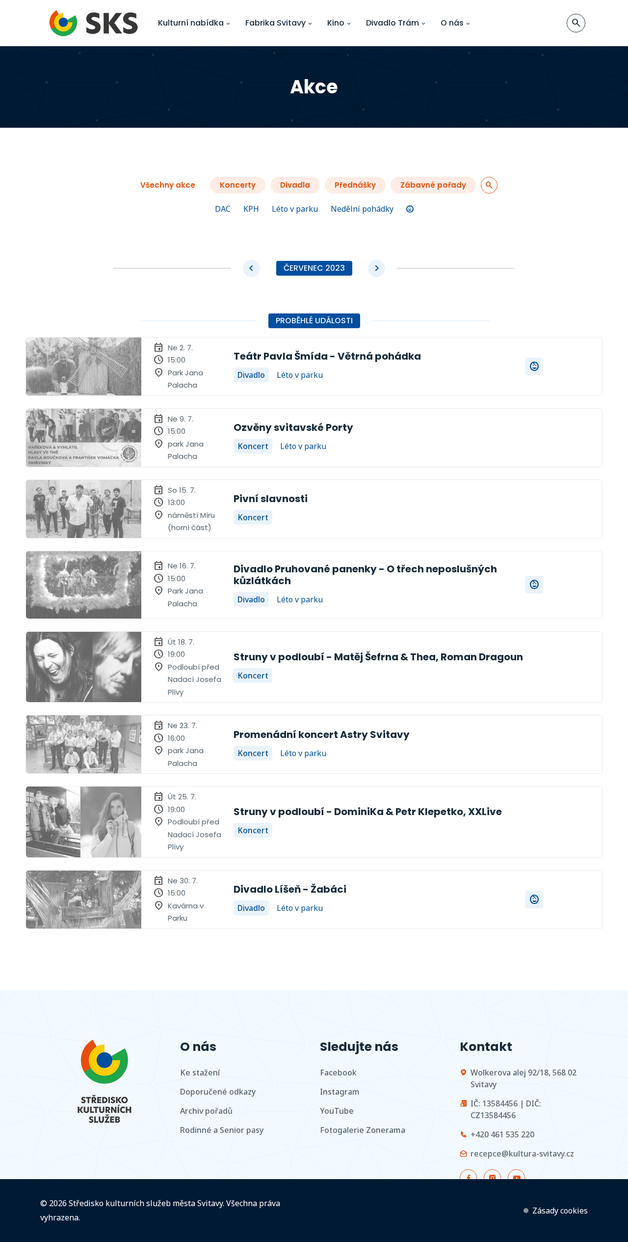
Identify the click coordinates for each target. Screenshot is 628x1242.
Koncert (252, 446)
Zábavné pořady (433, 185)
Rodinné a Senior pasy (221, 1130)
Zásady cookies (560, 1210)
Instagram (340, 1091)
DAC (223, 208)
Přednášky (355, 185)
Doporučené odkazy (218, 1091)
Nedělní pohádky (362, 208)
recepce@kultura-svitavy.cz (522, 1153)
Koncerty (238, 185)
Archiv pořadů (206, 1110)
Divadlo (251, 374)
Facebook (338, 1072)
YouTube (337, 1110)
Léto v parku (295, 208)
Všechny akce (167, 185)
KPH (251, 208)
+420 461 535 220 (502, 1134)
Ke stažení (200, 1072)
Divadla (295, 185)
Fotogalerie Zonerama (362, 1130)
